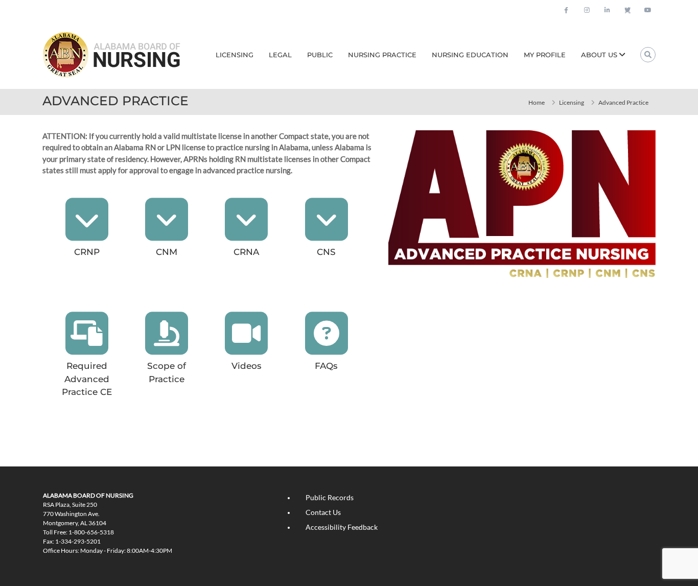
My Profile (545, 55)
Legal (280, 55)
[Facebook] (566, 10)
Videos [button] (246, 366)
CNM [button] (166, 252)
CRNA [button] (246, 252)
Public (320, 55)
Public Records (330, 497)
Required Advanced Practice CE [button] (87, 379)
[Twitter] (627, 10)
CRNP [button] (87, 252)
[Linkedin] (607, 10)
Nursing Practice (382, 55)
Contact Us (323, 512)
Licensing (234, 55)
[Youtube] (648, 10)
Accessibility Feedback (342, 527)
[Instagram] (586, 10)
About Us (599, 55)
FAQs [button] (326, 366)
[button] (86, 219)
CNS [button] (326, 252)
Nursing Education (470, 55)
